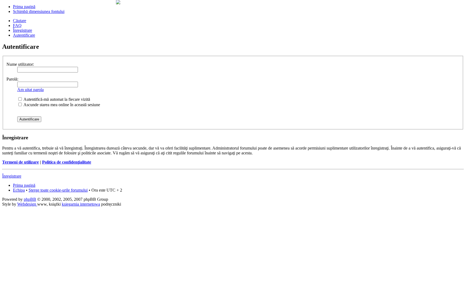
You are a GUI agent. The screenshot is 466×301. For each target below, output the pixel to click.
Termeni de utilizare (20, 162)
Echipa (19, 190)
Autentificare (24, 35)
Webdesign (27, 204)
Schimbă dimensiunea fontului (38, 11)
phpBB (30, 199)
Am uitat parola (30, 89)
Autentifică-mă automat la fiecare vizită (56, 99)
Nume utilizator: (20, 64)
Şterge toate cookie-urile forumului (58, 190)
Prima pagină (24, 6)
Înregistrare (22, 30)
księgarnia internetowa (81, 204)
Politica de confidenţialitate (66, 162)
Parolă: (12, 79)
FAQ (17, 25)
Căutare (19, 20)
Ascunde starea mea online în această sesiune (61, 104)
